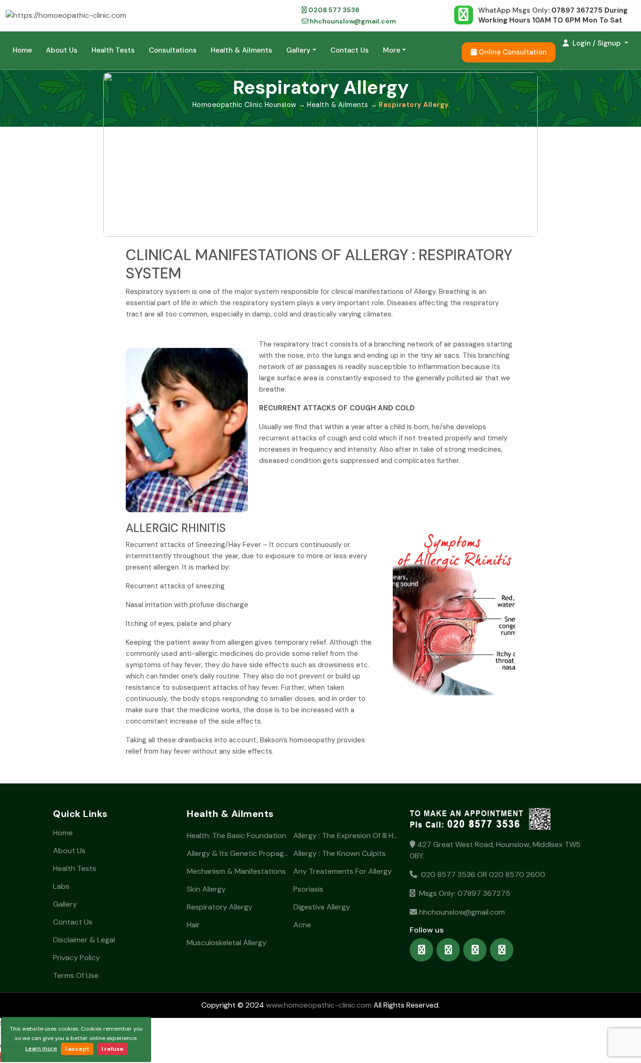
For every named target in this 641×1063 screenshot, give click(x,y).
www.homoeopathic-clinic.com (318, 1005)
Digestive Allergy (321, 907)
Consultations (173, 50)
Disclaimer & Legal (84, 940)
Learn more (41, 1048)
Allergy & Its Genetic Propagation (239, 853)
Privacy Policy (76, 958)
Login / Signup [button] (597, 43)
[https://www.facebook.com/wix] (421, 950)
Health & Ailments (241, 50)
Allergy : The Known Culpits (339, 853)
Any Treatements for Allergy (342, 871)
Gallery (298, 50)
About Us (61, 50)
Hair (193, 925)
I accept (77, 1049)
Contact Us (349, 50)
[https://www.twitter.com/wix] (475, 950)
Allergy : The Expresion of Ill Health (345, 835)
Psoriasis (308, 889)
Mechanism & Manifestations (236, 871)
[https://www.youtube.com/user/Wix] (501, 950)
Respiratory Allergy (219, 907)
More (391, 50)
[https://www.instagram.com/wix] (448, 950)
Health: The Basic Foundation (236, 835)
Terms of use (76, 975)
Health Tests (113, 50)
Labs (61, 886)
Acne (302, 925)
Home (22, 50)
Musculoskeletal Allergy (227, 942)
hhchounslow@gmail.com (352, 21)
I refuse (112, 1049)
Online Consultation (512, 52)
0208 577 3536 (333, 10)
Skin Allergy (206, 889)
